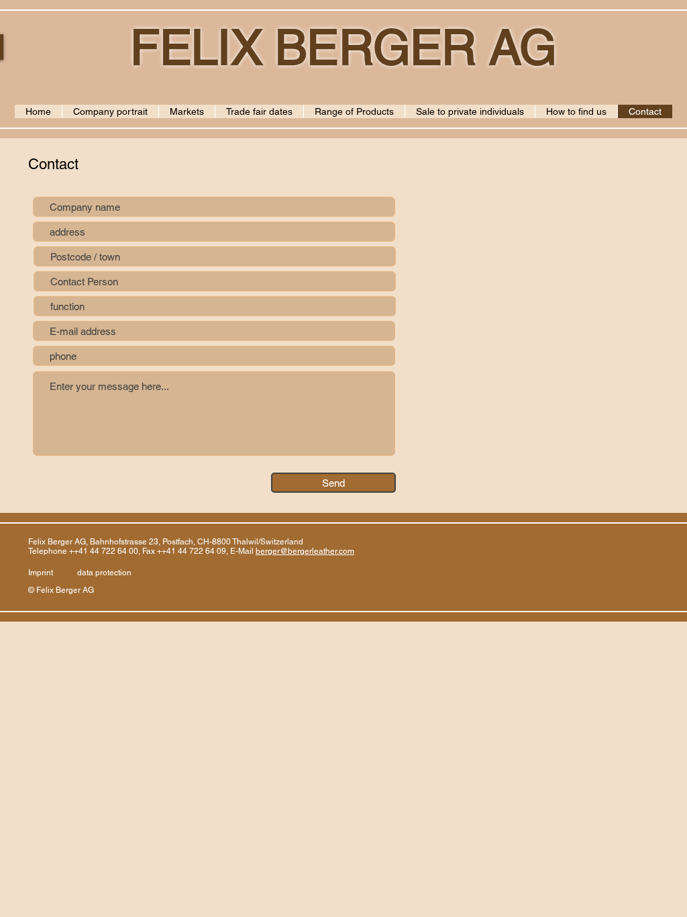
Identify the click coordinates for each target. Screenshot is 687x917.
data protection (104, 572)
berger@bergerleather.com (305, 551)
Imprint (40, 572)
